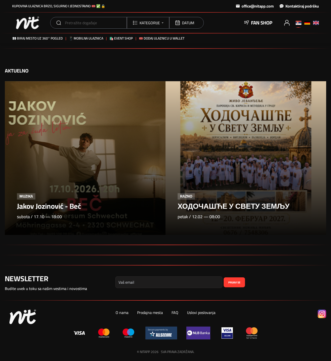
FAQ (175, 312)
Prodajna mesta (150, 312)
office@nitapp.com (258, 6)
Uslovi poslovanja (201, 312)
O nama (122, 312)
